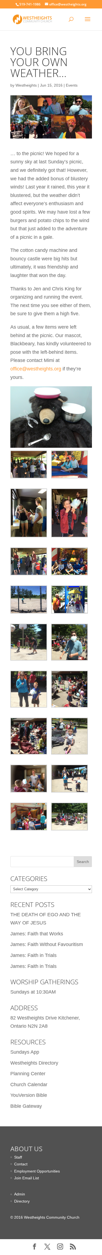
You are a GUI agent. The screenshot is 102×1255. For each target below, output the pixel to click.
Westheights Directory (34, 1063)
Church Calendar (28, 1084)
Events (72, 85)
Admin (19, 1194)
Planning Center (27, 1073)
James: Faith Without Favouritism (46, 944)
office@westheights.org (35, 369)
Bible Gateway (26, 1106)
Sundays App (24, 1052)
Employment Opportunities (37, 1171)
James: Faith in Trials (33, 955)
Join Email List (26, 1178)
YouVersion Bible (28, 1095)
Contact (20, 1164)
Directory (22, 1201)
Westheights (26, 85)
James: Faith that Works (36, 933)
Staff (18, 1157)
